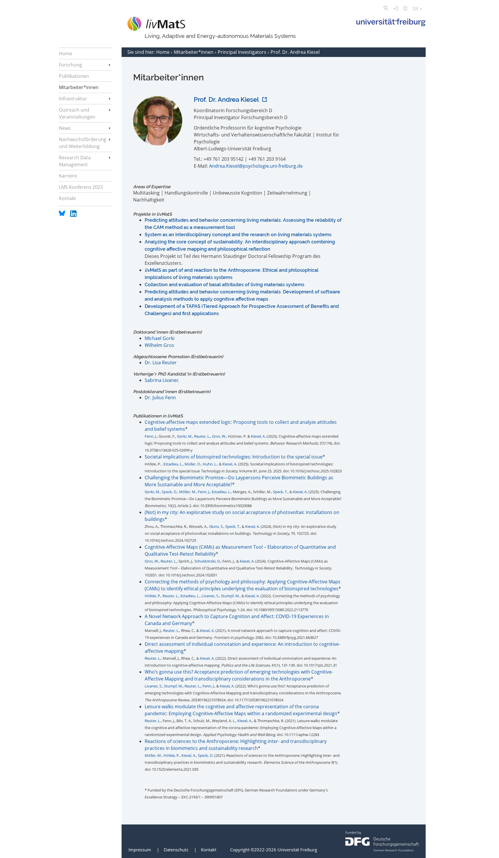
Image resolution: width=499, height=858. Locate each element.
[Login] (395, 8)
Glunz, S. (216, 526)
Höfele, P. (153, 595)
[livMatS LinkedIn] (73, 215)
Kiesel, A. (258, 436)
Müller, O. (193, 464)
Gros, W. (219, 436)
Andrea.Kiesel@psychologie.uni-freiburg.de (256, 166)
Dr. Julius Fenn (160, 397)
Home (163, 52)
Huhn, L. (210, 464)
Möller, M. (187, 491)
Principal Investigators (242, 52)
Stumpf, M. (230, 595)
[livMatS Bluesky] (62, 215)
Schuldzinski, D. (207, 561)
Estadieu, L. (173, 464)
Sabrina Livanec (162, 380)
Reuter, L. (202, 436)
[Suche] (385, 8)
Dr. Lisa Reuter (161, 362)
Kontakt (208, 850)
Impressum (140, 850)
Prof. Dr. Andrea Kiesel (227, 99)
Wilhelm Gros (159, 345)
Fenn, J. (151, 436)
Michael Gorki (159, 338)
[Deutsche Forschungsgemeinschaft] (382, 850)
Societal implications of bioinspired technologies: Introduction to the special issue (234, 457)
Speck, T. (280, 491)
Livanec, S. (210, 595)
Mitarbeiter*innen (194, 52)
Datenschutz (176, 850)
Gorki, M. (184, 436)
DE (416, 8)
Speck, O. (169, 491)
